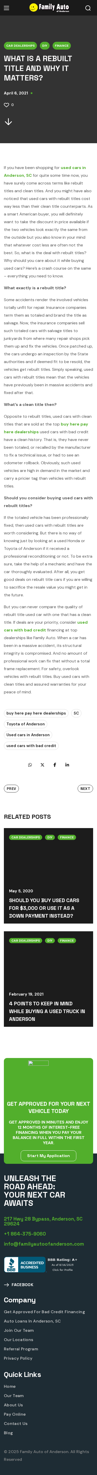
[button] (88, 8)
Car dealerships (20, 46)
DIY (44, 46)
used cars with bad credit (31, 745)
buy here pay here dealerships (36, 713)
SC (76, 713)
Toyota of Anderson (25, 724)
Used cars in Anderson (28, 735)
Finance (62, 46)
